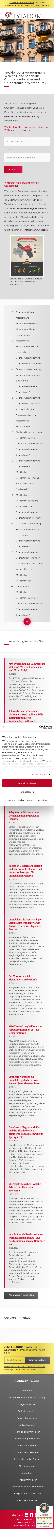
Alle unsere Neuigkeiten (21, 1295)
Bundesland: (11, 150)
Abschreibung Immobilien (27, 1438)
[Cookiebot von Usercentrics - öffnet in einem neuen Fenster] (39, 727)
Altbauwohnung (27, 1466)
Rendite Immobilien (27, 1480)
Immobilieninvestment (27, 1452)
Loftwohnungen (27, 1425)
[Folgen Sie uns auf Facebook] (31, 1515)
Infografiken (27, 1473)
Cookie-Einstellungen (27, 1522)
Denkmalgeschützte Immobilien (27, 1486)
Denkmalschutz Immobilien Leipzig (27, 1397)
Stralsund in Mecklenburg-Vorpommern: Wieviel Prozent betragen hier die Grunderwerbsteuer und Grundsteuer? (29, 443)
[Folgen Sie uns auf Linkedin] (26, 1515)
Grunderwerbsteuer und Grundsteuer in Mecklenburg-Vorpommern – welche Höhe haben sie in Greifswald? (28, 475)
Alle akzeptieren (27, 783)
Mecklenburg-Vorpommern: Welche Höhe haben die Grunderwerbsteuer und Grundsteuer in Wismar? (28, 506)
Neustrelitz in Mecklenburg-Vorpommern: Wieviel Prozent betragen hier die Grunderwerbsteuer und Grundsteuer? (29, 600)
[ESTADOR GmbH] (22, 14)
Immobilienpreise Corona (27, 1459)
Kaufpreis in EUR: (13, 134)
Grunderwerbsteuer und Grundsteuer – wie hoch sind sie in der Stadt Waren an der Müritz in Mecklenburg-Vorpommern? (29, 566)
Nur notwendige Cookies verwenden (27, 800)
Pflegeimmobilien (27, 1404)
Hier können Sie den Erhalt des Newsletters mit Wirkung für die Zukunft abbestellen (24, 1368)
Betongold (27, 1390)
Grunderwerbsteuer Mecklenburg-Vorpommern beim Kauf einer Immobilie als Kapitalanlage (28, 323)
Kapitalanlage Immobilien (27, 1432)
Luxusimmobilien (27, 1445)
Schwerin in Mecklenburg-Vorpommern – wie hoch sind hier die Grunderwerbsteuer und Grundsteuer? (29, 380)
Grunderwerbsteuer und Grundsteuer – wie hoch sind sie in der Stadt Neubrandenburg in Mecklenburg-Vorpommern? (28, 412)
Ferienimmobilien (27, 1411)
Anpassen (25, 792)
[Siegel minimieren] (51, 1507)
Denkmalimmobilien (27, 1418)
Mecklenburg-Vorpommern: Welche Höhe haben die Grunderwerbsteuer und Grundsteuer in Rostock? (28, 352)
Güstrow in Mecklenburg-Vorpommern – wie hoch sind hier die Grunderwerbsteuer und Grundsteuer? (29, 535)
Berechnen (13, 169)
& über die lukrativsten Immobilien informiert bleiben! (27, 4)
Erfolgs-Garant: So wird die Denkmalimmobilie (27, 1497)
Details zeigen (38, 774)
